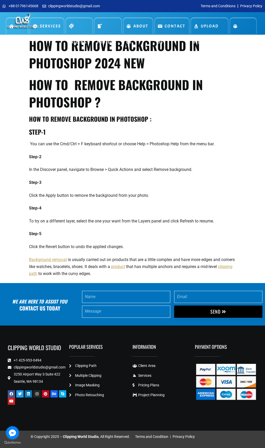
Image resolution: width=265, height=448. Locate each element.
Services (50, 26)
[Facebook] (11, 394)
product (118, 266)
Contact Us (171, 29)
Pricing (79, 26)
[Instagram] (37, 394)
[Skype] (62, 394)
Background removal (48, 259)
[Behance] (54, 394)
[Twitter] (20, 394)
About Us (137, 29)
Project (107, 26)
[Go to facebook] (12, 432)
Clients (243, 26)
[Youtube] (11, 401)
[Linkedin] (28, 394)
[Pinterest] (45, 394)
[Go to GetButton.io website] (12, 442)
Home (17, 26)
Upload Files (206, 29)
